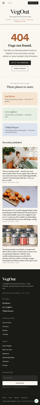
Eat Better (6, 303)
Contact (4, 365)
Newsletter (33, 3)
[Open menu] (3, 3)
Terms (10, 398)
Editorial (16, 398)
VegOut (20, 11)
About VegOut (7, 346)
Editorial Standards (8, 357)
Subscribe (20, 383)
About (10, 3)
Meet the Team (7, 350)
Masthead (5, 354)
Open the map (20, 68)
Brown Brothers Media (10, 401)
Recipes (5, 330)
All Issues (5, 326)
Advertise (5, 361)
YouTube (5, 334)
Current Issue (6, 322)
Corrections (24, 398)
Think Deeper (8, 311)
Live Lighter (7, 307)
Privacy (4, 398)
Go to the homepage (20, 63)
